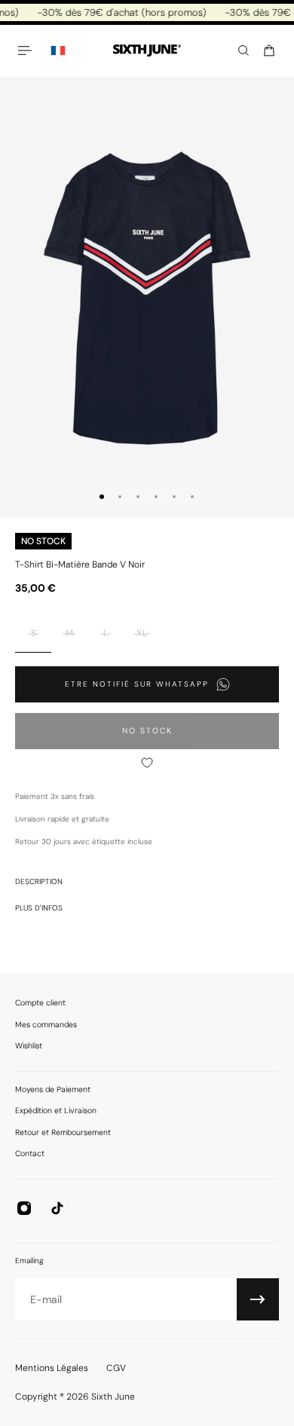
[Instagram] (24, 1208)
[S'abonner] (258, 1299)
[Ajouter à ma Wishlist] (147, 763)
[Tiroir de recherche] (243, 50)
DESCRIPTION (39, 881)
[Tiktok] (57, 1208)
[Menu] (27, 50)
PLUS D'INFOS (39, 908)
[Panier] (269, 50)
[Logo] (147, 50)
